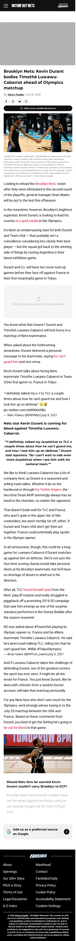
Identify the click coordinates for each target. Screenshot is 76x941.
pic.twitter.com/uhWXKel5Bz (25, 410)
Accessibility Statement (53, 899)
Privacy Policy (46, 885)
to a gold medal (26, 221)
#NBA (32, 649)
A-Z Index (10, 906)
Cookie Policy (45, 892)
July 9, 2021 (49, 415)
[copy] (26, 101)
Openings (10, 871)
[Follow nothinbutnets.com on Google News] (66, 832)
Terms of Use (13, 892)
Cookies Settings (48, 906)
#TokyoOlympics (49, 649)
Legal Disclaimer (15, 899)
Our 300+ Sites (13, 878)
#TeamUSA (42, 627)
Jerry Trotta (16, 94)
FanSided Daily (47, 878)
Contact (41, 871)
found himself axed (37, 590)
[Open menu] (6, 5)
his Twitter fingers (48, 489)
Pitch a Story (12, 885)
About (7, 865)
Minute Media (21, 915)
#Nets (58, 632)
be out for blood (15, 728)
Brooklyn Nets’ (45, 184)
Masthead (43, 865)
